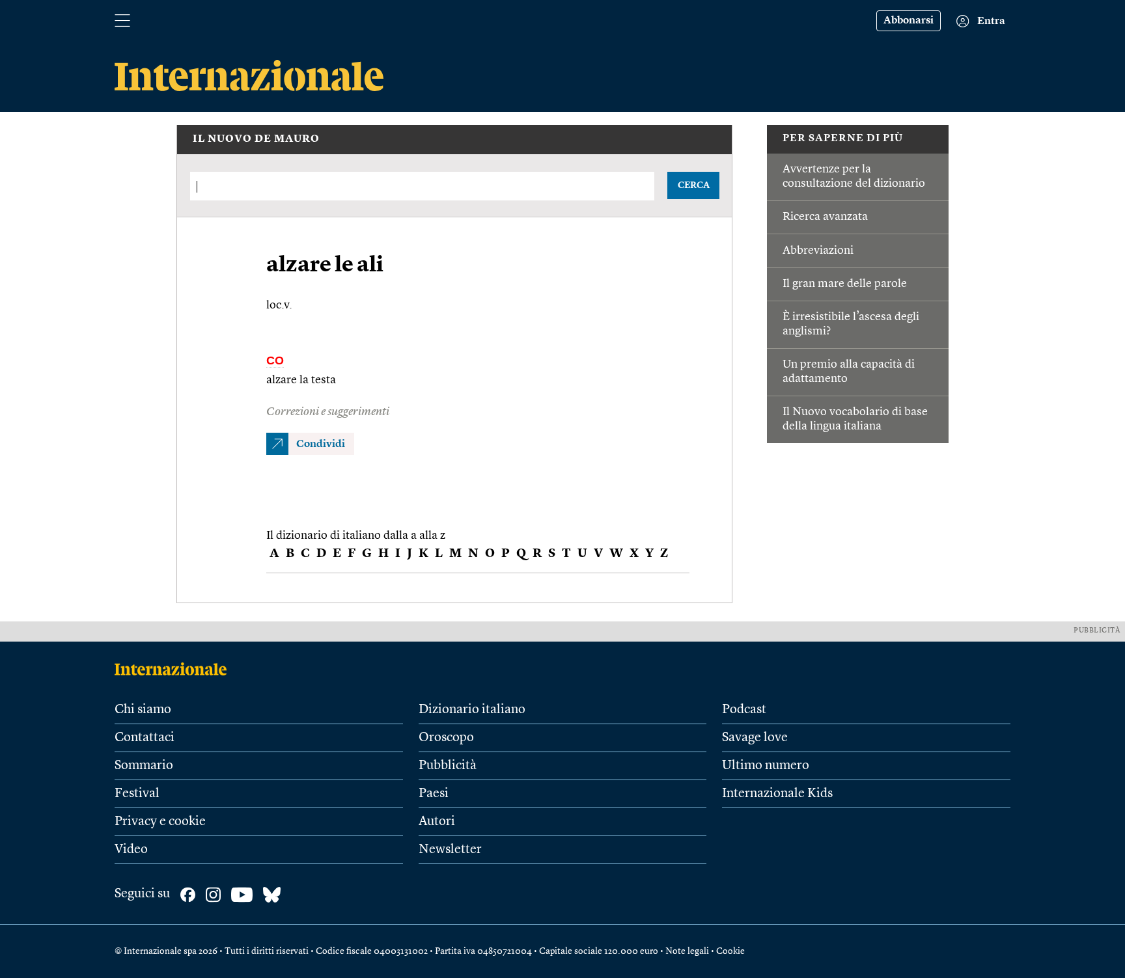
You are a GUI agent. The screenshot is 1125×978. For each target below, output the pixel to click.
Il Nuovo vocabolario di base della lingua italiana (855, 419)
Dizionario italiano (472, 709)
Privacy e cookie (160, 821)
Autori (437, 821)
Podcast (744, 709)
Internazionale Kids (777, 793)
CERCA (694, 185)
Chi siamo (143, 709)
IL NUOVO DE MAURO (256, 139)
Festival (137, 793)
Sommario (144, 765)
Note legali (687, 951)
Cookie (730, 951)
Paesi (434, 793)
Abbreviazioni (818, 250)
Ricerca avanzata (825, 217)
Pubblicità (448, 765)
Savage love (755, 737)
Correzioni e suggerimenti (327, 412)
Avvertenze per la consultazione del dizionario (854, 176)
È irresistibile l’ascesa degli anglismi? (851, 324)
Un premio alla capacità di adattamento (849, 372)
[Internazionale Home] (175, 668)
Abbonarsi (908, 21)
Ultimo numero (765, 765)
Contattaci (144, 737)
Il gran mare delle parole (845, 284)
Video (131, 849)
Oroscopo (446, 737)
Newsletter (450, 849)
